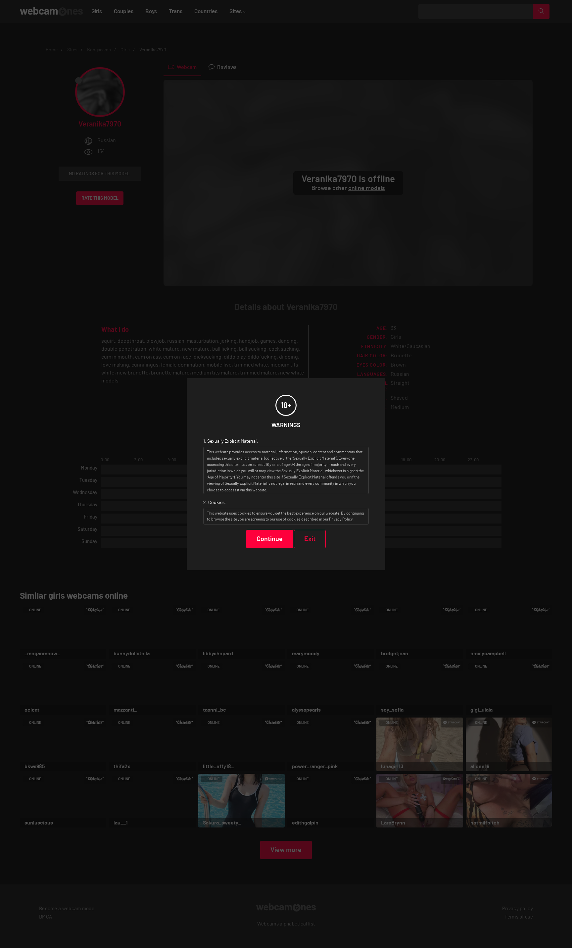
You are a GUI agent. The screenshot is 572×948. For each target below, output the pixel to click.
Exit (309, 539)
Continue (270, 539)
